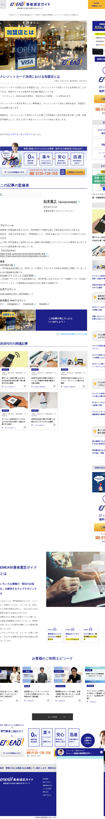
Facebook (28, 304)
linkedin (43, 304)
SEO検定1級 (6, 265)
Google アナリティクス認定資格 (16, 275)
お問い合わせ (47, 795)
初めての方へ (47, 782)
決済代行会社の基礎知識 (68, 334)
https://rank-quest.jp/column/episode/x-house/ (23, 256)
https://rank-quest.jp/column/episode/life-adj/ (22, 253)
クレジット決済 (82, 334)
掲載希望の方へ (48, 785)
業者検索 (45, 779)
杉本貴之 (60, 201)
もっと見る (52, 717)
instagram (12, 304)
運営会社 (45, 792)
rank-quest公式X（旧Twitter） (15, 294)
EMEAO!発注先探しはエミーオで (46, 817)
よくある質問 (47, 788)
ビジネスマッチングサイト (20, 134)
